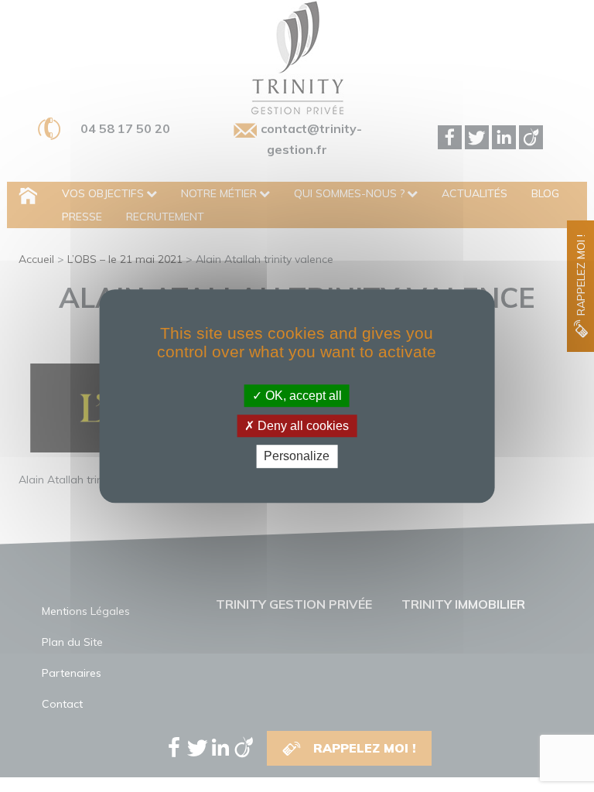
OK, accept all (302, 395)
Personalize (296, 456)
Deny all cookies (301, 425)
